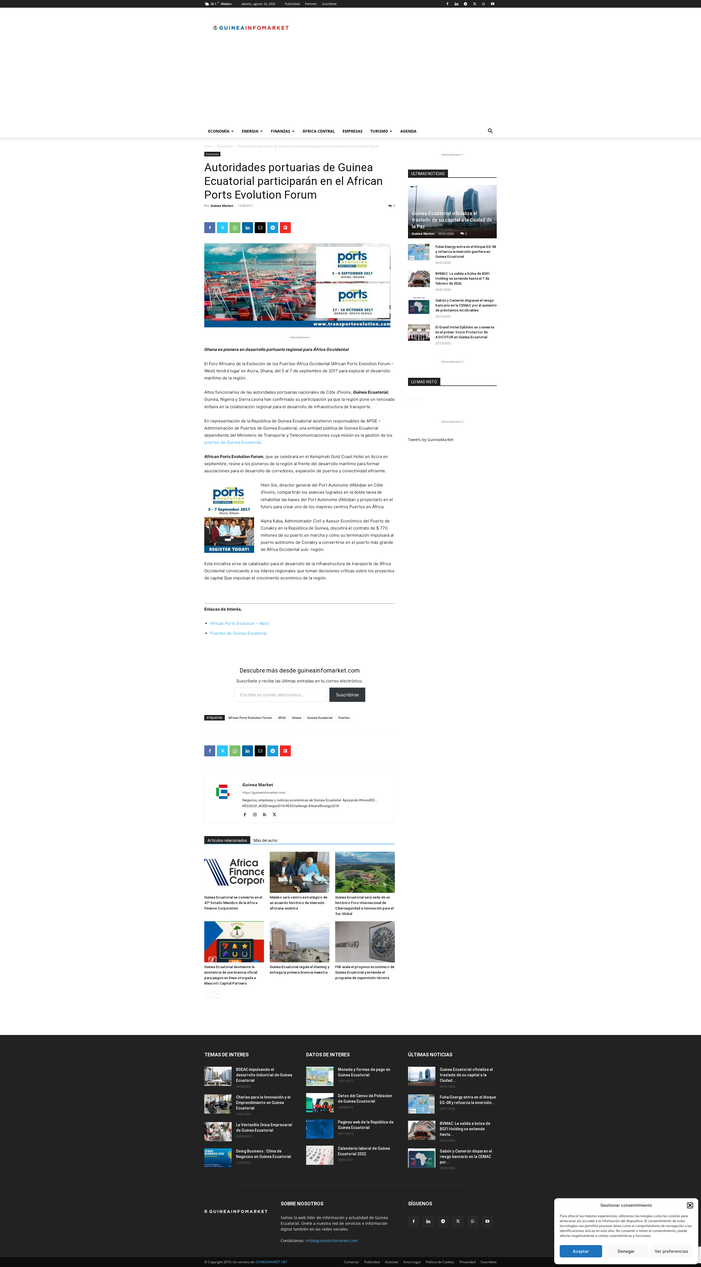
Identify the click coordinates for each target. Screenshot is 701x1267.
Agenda (408, 131)
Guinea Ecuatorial (319, 718)
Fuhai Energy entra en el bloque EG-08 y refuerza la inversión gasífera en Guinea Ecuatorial (465, 252)
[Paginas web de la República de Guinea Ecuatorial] (320, 1129)
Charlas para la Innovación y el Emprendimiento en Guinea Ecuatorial (263, 1102)
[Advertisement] (350, 83)
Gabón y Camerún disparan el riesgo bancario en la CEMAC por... (466, 1156)
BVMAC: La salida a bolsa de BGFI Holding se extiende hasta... (465, 1129)
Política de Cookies (440, 1262)
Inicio (208, 146)
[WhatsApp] (483, 4)
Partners (311, 4)
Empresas (353, 131)
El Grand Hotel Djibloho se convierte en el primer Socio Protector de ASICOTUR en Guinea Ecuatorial (464, 332)
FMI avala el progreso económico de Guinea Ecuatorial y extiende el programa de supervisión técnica (364, 972)
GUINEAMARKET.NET (271, 1262)
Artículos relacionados (227, 840)
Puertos (344, 718)
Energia (250, 131)
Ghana (296, 718)
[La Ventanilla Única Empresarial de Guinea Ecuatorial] (218, 1131)
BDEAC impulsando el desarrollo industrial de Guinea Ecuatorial (264, 1075)
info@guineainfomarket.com (332, 1240)
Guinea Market (222, 206)
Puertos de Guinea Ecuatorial (238, 633)
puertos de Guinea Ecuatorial (232, 442)
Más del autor (266, 840)
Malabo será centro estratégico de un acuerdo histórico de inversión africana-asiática (298, 902)
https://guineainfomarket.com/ (264, 792)
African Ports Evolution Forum (250, 718)
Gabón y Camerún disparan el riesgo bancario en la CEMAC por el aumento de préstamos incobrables (466, 305)
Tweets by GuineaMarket (430, 439)
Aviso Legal (412, 1262)
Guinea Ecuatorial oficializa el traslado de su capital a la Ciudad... (466, 1075)
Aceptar (581, 1251)
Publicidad (292, 4)
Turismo (379, 131)
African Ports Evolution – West (240, 623)
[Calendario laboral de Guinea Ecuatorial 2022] (320, 1155)
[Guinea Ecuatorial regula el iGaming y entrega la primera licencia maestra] (299, 941)
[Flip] (285, 227)
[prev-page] (207, 994)
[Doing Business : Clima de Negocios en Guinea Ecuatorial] (218, 1158)
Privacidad (467, 1262)
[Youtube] (493, 4)
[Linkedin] (456, 4)
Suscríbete (329, 4)
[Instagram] (256, 815)
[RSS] (266, 815)
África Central (319, 131)
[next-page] (216, 994)
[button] (690, 1205)
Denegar (626, 1251)
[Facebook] (447, 4)
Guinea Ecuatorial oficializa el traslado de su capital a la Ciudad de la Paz (452, 219)
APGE (282, 718)
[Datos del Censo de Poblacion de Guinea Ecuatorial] (320, 1102)
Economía (218, 131)
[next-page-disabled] (420, 402)
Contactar (351, 1262)
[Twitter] (474, 4)
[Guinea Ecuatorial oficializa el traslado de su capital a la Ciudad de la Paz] (421, 1076)
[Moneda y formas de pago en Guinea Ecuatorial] (320, 1076)
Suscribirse (347, 694)
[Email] (260, 227)
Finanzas (280, 131)
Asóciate (391, 1262)
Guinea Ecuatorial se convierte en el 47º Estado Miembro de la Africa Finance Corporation (233, 902)
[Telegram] (465, 4)
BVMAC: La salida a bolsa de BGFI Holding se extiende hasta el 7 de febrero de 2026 (462, 278)
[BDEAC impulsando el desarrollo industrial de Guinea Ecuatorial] (218, 1076)
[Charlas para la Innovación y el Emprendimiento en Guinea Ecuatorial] (218, 1104)
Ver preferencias (671, 1251)
